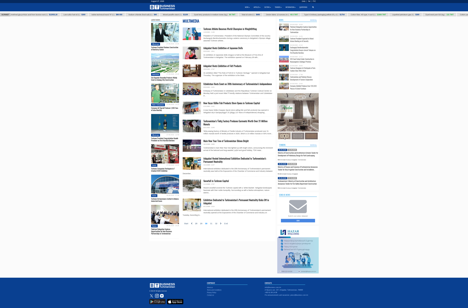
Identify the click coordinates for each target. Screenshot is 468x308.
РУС (314, 1)
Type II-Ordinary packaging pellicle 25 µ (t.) (308, 15)
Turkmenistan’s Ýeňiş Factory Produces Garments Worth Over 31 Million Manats (235, 122)
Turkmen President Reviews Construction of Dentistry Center (164, 48)
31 (211, 224)
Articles (256, 7)
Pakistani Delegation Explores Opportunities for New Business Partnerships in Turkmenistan (161, 231)
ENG (303, 1)
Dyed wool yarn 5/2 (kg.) (423, 15)
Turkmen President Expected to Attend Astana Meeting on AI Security (301, 40)
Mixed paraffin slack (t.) (159, 15)
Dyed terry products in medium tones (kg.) (198, 15)
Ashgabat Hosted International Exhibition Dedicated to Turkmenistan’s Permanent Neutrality (234, 160)
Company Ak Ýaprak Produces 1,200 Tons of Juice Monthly (164, 109)
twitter (151, 295)
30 (206, 224)
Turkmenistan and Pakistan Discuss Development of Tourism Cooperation (301, 78)
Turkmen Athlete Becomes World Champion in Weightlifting (230, 28)
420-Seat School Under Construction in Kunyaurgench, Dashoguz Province (302, 60)
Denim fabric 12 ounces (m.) (266, 15)
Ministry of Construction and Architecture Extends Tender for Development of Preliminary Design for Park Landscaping (298, 154)
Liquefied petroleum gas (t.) (389, 15)
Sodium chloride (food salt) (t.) (126, 15)
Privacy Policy (211, 292)
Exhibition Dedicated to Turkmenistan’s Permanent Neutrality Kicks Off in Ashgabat (236, 201)
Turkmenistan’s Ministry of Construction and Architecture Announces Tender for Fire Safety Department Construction (297, 182)
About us (210, 287)
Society (154, 165)
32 (216, 224)
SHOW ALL (313, 20)
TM (309, 1)
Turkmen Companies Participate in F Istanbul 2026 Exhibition (163, 169)
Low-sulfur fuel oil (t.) (58, 15)
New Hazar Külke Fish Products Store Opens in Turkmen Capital (231, 103)
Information (290, 7)
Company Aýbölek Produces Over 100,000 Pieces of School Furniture (303, 87)
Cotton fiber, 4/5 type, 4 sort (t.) (352, 15)
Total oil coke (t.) (234, 15)
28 (196, 224)
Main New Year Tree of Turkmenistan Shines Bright (226, 140)
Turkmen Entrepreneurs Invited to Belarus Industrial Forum (165, 200)
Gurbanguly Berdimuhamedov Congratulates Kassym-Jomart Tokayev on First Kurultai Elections (303, 50)
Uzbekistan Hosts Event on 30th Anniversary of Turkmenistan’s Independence (237, 83)
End (226, 224)
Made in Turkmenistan (158, 105)
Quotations (303, 7)
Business (154, 226)
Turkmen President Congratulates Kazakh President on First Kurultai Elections (164, 139)
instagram (156, 295)
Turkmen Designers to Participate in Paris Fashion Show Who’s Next (302, 69)
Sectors (267, 7)
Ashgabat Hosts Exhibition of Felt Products (222, 65)
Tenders (282, 144)
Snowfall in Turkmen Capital (216, 180)
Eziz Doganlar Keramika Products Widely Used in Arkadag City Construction (164, 78)
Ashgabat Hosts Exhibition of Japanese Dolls (223, 48)
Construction (155, 74)
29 (201, 224)
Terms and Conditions (214, 290)
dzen (161, 295)
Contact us (210, 295)
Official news (155, 44)
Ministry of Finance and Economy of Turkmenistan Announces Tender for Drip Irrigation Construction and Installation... (298, 168)
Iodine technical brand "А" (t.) (90, 15)
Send (298, 220)
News (281, 20)
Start (186, 224)
